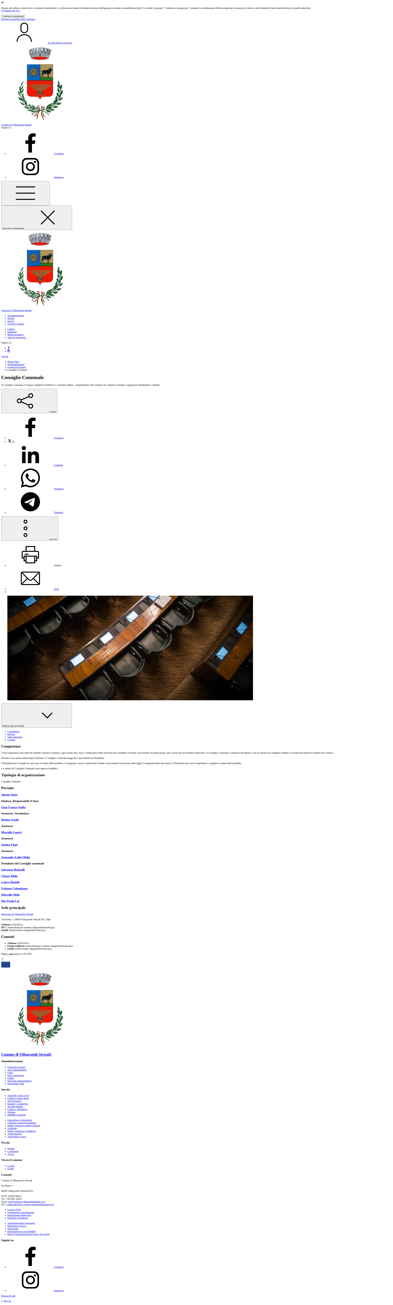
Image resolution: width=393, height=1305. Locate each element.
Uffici (10, 1072)
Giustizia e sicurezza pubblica (21, 1123)
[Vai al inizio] (2, 959)
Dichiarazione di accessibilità (21, 1231)
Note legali (12, 1228)
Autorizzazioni (14, 1134)
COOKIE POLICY (10, 11)
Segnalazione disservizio (19, 1215)
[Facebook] (8, 348)
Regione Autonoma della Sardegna (18, 19)
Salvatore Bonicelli (13, 869)
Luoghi (10, 1166)
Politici (10, 1078)
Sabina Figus (9, 844)
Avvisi (10, 1154)
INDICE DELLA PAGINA (13, 726)
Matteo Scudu (10, 819)
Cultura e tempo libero (18, 1098)
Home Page (13, 361)
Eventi (10, 1168)
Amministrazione (15, 364)
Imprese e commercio (17, 1104)
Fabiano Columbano (14, 888)
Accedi (4, 356)
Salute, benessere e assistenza (21, 1131)
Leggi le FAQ (14, 1209)
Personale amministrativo (19, 1081)
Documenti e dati (15, 1083)
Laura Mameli (10, 882)
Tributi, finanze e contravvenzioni (23, 1125)
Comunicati (13, 1151)
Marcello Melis (10, 894)
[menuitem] (35, 438)
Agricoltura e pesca (16, 1136)
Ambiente (12, 1128)
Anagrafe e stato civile (18, 1095)
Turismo (11, 1112)
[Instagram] (8, 351)
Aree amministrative (17, 1070)
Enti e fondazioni (15, 1075)
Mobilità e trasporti (16, 1115)
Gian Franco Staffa (13, 807)
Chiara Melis (9, 876)
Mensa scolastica (15, 334)
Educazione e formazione (19, 1120)
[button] (15, 315)
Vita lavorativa (14, 1101)
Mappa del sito (8, 1296)
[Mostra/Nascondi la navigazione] (25, 193)
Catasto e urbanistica (17, 1109)
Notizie (10, 1148)
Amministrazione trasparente (21, 1223)
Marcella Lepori (11, 832)
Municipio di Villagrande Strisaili (17, 914)
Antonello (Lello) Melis (15, 857)
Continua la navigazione (13, 16)
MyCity (7, 1301)
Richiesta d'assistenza (17, 1218)
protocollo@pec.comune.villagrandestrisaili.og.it (30, 1204)
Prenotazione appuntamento (20, 1212)
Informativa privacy (16, 1226)
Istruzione (12, 332)
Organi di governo (16, 367)
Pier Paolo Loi (10, 901)
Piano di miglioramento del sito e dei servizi (28, 1234)
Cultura (11, 329)
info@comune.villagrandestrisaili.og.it (26, 1201)
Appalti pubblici (15, 1106)
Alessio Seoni (9, 794)
